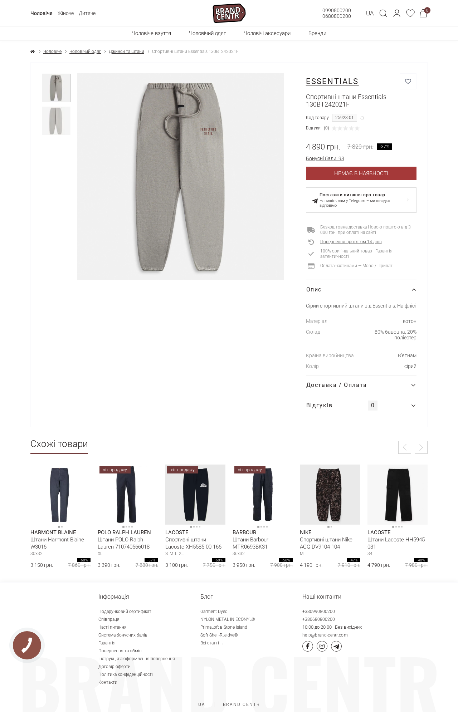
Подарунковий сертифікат (124, 611)
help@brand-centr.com (325, 635)
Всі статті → (212, 642)
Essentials (332, 81)
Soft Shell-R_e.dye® (219, 635)
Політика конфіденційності (125, 674)
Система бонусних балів (122, 635)
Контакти (107, 682)
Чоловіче (41, 13)
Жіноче (66, 13)
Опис (314, 289)
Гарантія (107, 642)
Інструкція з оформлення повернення (136, 658)
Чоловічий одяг (85, 51)
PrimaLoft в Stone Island (223, 627)
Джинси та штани (126, 51)
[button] (397, 13)
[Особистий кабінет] (397, 13)
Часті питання (112, 627)
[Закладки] (410, 13)
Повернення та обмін (120, 650)
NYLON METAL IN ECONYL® (227, 619)
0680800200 (336, 16)
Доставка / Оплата (336, 385)
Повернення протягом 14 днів (351, 241)
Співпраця (109, 619)
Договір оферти (114, 666)
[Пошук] (383, 13)
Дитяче (87, 13)
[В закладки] (408, 81)
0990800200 (336, 10)
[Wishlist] (79, 475)
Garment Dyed (214, 611)
